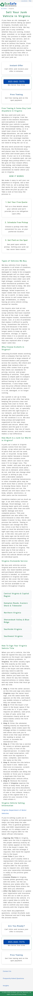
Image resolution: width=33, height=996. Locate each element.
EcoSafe (4, 8)
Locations (24, 1)
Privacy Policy (21, 994)
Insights (6, 985)
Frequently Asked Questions (13, 978)
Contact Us (7, 971)
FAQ (30, 1)
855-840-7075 (16, 81)
